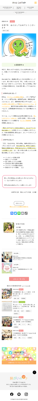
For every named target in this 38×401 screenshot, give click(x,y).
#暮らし (29, 324)
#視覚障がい (28, 311)
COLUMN (30, 8)
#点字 (22, 311)
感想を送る (19, 203)
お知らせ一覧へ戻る (19, 279)
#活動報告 (23, 298)
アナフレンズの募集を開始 (15, 97)
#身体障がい (16, 313)
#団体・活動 (16, 298)
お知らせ (12, 21)
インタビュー (22, 302)
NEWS (19, 8)
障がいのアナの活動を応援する (19, 206)
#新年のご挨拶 (6, 30)
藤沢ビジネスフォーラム (26, 104)
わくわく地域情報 (25, 120)
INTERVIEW (7, 8)
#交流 (15, 324)
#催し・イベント (22, 324)
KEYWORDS (19, 13)
